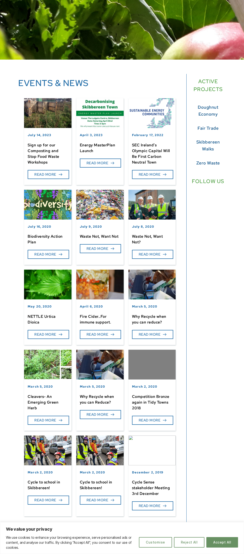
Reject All (189, 542)
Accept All (222, 542)
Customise (155, 542)
